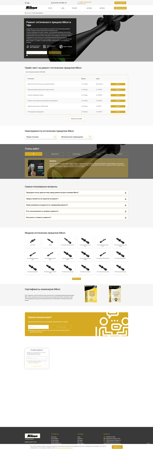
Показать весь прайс (76, 118)
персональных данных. (65, 55)
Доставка (89, 8)
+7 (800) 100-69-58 (84, 2)
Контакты (102, 8)
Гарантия (74, 8)
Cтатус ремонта (120, 2)
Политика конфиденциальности (64, 447)
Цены (63, 8)
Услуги (50, 8)
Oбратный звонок (120, 8)
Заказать (118, 84)
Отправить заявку (55, 52)
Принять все (117, 447)
